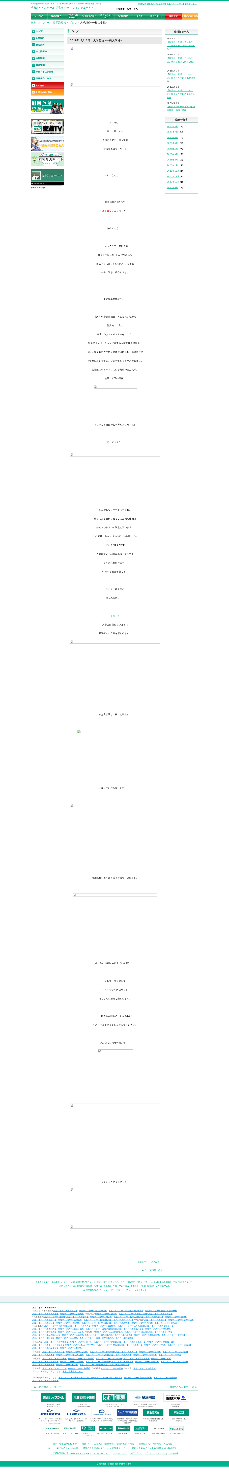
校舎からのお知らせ (117, 1282)
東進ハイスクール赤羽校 (106, 1313)
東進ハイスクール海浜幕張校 (136, 1358)
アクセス (91, 1282)
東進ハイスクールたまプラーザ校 (80, 1345)
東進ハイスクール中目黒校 (44, 1332)
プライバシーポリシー (156, 1453)
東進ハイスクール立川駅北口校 (46, 1335)
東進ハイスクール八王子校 (120, 1335)
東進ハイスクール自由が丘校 (71, 1329)
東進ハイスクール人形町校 (72, 1313)
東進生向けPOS (138, 1286)
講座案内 (77, 1286)
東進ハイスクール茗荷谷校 (160, 1313)
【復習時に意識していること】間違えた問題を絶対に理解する (181, 78)
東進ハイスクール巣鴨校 (118, 1323)
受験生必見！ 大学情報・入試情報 (155, 1443)
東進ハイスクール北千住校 (126, 1316)
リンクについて (120, 1453)
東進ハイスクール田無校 (73, 1335)
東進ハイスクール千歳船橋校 (158, 1329)
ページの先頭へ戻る (153, 1270)
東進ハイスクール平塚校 (155, 1345)
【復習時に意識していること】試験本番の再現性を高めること (181, 45)
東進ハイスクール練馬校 (166, 1323)
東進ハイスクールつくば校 (54, 1368)
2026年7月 (172, 132)
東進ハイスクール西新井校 (44, 1320)
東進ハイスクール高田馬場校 (45, 1313)
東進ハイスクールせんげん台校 (70, 1355)
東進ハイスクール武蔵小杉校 (45, 1348)
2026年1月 (172, 165)
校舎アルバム (186, 1282)
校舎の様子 (102, 1282)
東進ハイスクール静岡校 (112, 1368)
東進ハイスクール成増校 (142, 1323)
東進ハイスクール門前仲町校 (120, 1320)
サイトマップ (191, 4)
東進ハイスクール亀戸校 (101, 1316)
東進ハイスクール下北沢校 (44, 1329)
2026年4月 (172, 149)
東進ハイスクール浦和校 (53, 1351)
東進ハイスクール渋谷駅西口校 (159, 1326)
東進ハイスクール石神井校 (94, 1323)
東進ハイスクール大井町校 (55, 1326)
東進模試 (107, 1286)
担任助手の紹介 (135, 1282)
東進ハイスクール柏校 (161, 1358)
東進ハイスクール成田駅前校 (174, 1361)
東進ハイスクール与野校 (170, 1355)
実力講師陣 (87, 1286)
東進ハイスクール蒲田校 (79, 1326)
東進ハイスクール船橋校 (43, 1364)
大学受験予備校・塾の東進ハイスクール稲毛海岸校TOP (61, 1282)
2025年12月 (173, 171)
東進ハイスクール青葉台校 (56, 1342)
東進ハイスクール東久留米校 (147, 1335)
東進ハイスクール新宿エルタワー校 (161, 1310)
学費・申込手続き (121, 1286)
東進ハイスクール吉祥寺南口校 (109, 1332)
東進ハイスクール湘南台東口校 (131, 1342)
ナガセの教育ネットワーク (46, 1387)
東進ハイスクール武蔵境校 (121, 1338)
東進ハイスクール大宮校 (77, 1351)
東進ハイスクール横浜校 (71, 1348)
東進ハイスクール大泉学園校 (181, 1320)
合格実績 (98, 1286)
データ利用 (173, 1453)
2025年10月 (173, 182)
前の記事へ (143, 1262)
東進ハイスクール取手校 (79, 1368)
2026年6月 (172, 137)
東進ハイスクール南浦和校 (145, 1355)
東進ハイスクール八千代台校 (116, 1364)
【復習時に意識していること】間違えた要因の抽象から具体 (181, 94)
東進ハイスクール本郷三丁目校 (133, 1313)
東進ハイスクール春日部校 (102, 1351)
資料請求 (150, 1286)
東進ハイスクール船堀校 (95, 1320)
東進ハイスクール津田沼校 (147, 1361)
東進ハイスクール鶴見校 (108, 1345)
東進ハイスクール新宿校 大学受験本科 (126, 1310)
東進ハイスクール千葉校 (122, 1361)
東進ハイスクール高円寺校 (68, 1323)
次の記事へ (156, 1262)
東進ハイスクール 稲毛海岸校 (48, 22)
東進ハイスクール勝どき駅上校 (93, 1310)
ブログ (73, 22)
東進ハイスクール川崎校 (105, 1342)
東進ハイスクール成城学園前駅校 (101, 1329)
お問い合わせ (136, 1453)
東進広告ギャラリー (40, 183)
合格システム (65, 1286)
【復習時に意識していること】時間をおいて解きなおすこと (181, 61)
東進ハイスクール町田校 (43, 1338)
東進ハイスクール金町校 (77, 1316)
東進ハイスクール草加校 (97, 1355)
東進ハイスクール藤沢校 (179, 1345)
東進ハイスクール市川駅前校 (81, 1358)
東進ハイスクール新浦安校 (72, 1361)
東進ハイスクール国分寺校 (160, 1332)
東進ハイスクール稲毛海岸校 (109, 1358)
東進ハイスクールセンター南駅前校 (48, 1345)
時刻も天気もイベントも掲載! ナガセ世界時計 (154, 1448)
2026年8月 (172, 126)
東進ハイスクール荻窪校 (43, 1323)
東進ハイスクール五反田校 (104, 1326)
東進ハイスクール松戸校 (67, 1364)
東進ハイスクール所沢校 (120, 1355)
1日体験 (86, 1290)
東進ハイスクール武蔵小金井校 (94, 1338)
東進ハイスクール (175, 4)
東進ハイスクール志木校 (43, 1355)
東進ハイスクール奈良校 (144, 1368)
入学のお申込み (163, 1286)
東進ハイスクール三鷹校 (67, 1338)
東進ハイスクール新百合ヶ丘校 (161, 1342)
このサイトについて (101, 1453)
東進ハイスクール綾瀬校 (54, 1316)
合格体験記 (166, 1282)
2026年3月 (172, 154)
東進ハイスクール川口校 (126, 1351)
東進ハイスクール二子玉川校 (71, 1332)
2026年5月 (172, 143)
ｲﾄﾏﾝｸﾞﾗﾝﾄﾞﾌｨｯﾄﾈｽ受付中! (50, 1423)
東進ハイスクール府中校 (173, 1335)
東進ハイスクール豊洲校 (176, 1316)
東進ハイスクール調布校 (96, 1335)
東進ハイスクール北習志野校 (45, 1361)
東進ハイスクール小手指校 (175, 1351)
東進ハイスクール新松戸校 (98, 1361)
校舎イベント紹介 (152, 1282)
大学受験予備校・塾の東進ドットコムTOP (70, 1453)
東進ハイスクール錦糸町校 (151, 1316)
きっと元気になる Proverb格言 (63, 1448)
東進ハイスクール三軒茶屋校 (131, 1326)
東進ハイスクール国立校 (136, 1332)
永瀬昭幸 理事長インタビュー (151, 4)
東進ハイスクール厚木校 (81, 1342)
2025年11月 (173, 176)
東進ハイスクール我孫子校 (54, 1358)
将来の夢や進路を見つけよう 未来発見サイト (105, 1448)
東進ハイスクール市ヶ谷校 (65, 1310)
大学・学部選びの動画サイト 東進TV (71, 1443)
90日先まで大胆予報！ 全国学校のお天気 (114, 1443)
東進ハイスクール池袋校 (155, 1320)
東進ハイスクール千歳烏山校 (130, 1329)
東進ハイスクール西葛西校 (70, 1320)
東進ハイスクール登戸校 (131, 1345)
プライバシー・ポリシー (122, 1290)
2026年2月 (172, 160)
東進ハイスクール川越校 (150, 1351)
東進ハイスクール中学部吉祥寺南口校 (76, 1377)
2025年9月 (172, 187)
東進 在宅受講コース (73, 1371)
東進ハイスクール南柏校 (91, 1364)
